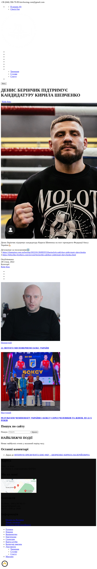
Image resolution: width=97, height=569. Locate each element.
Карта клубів (12, 542)
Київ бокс (6, 101)
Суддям (13, 551)
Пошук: (4, 432)
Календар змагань (14, 544)
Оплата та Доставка (15, 520)
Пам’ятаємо (11, 537)
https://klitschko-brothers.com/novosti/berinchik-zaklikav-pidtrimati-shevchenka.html (39, 255)
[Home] (18, 47)
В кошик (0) (15, 7)
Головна (9, 529)
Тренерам (14, 549)
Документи (12, 69)
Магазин (11, 79)
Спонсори (10, 539)
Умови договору (13, 522)
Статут (13, 554)
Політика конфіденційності (18, 525)
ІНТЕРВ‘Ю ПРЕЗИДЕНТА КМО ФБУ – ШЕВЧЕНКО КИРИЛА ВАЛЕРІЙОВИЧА (52, 455)
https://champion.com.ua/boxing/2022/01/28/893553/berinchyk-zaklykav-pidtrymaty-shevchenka (44, 252)
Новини (9, 532)
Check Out (15, 9)
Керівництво (11, 534)
